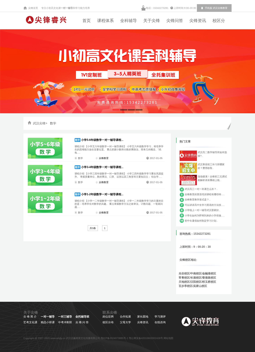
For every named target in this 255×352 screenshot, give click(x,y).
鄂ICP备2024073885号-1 (114, 338)
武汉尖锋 (39, 123)
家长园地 (142, 316)
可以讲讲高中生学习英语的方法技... (204, 205)
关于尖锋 (151, 20)
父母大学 (125, 322)
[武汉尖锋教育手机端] (202, 8)
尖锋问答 (174, 20)
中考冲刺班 (65, 322)
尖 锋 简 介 (30, 316)
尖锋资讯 (197, 20)
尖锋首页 (33, 8)
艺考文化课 (30, 322)
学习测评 (160, 316)
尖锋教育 (104, 158)
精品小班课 (48, 322)
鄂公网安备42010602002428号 (146, 338)
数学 (52, 123)
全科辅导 (128, 20)
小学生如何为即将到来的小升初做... (204, 215)
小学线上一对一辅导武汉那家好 (202, 210)
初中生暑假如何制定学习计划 (200, 220)
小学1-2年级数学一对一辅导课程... (102, 194)
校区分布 (108, 322)
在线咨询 (160, 322)
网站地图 (168, 338)
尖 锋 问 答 (82, 322)
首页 (86, 20)
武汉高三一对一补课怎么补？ (200, 189)
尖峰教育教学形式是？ (197, 199)
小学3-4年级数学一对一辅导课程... (102, 167)
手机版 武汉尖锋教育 (216, 8)
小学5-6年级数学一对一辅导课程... (102, 139)
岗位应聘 (108, 316)
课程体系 (105, 20)
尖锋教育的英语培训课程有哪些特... (204, 194)
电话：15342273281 (157, 8)
